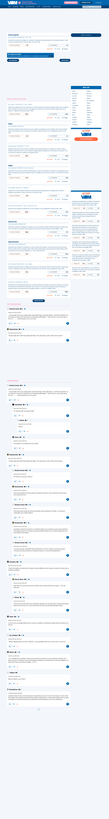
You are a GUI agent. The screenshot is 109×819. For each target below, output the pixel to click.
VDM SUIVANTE (65, 60)
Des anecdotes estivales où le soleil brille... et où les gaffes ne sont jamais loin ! (30, 55)
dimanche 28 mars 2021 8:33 (14, 312)
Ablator (17, 437)
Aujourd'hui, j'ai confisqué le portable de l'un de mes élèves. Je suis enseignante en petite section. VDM (35, 208)
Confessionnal (46, 6)
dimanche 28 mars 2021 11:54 (19, 441)
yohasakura (12, 562)
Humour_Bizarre (19, 579)
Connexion (98, 2)
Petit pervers (12, 222)
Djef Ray (11, 652)
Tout (9, 6)
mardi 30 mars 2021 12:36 (19, 601)
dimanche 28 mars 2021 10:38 (20, 546)
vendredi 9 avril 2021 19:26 (14, 676)
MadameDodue (13, 329)
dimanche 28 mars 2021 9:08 (24, 424)
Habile (10, 165)
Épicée (22, 6)
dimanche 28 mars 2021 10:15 (19, 490)
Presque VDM (56, 6)
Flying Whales (18, 404)
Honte (10, 124)
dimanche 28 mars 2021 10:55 (14, 565)
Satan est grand (13, 35)
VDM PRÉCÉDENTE (13, 60)
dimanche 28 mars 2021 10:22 (20, 508)
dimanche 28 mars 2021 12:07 (14, 620)
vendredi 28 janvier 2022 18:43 (15, 693)
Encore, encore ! (38, 300)
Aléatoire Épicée (30, 6)
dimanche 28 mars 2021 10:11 (19, 474)
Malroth (17, 597)
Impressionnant (13, 242)
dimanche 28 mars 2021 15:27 (14, 639)
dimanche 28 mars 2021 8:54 (19, 408)
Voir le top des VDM (86, 139)
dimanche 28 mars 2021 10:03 (15, 333)
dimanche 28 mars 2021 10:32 (20, 526)
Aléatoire (15, 6)
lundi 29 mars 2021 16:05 (13, 656)
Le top (38, 6)
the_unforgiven (13, 635)
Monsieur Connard (14, 309)
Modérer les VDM (86, 2)
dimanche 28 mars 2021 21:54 (20, 583)
